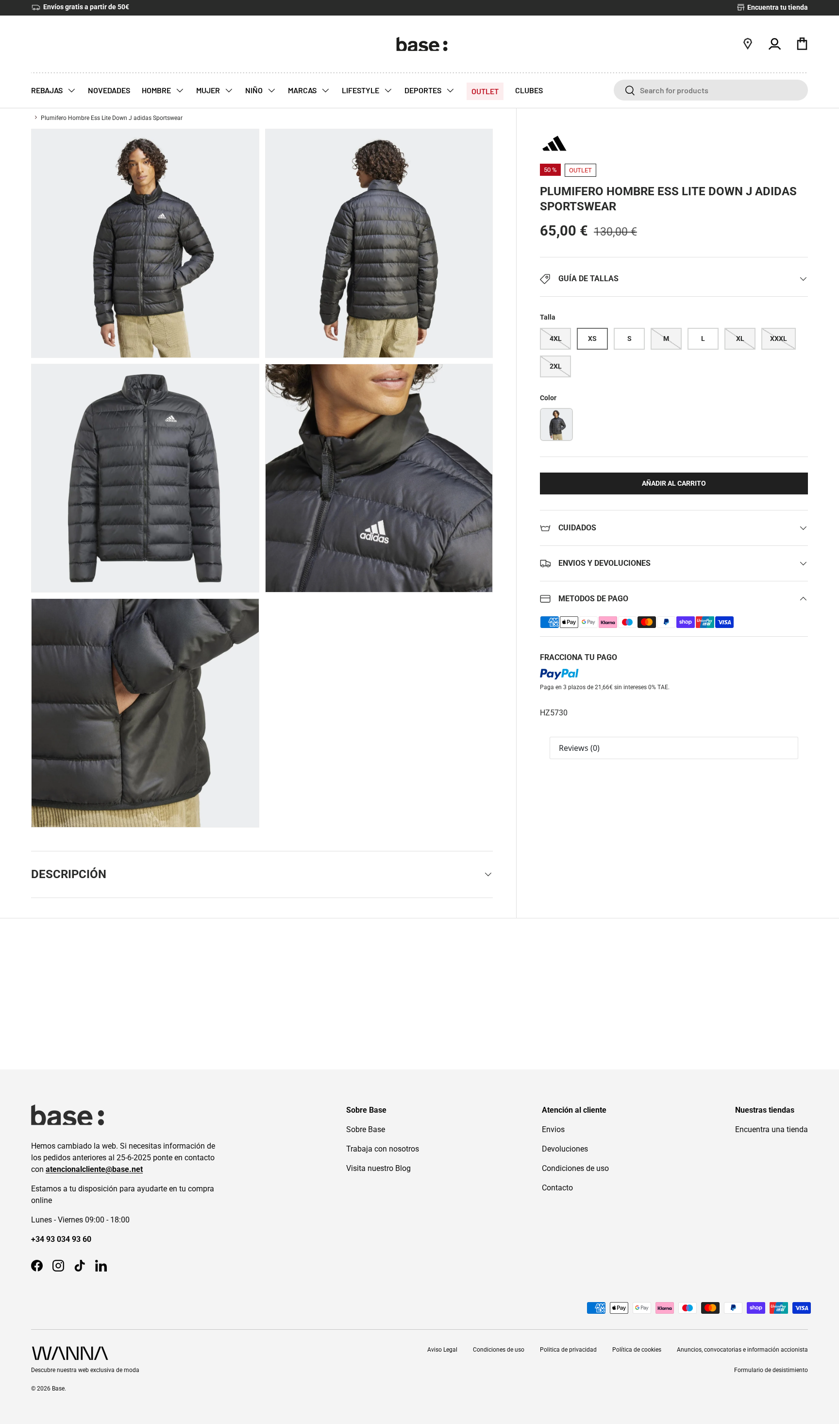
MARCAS (303, 90)
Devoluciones (565, 1148)
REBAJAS (47, 90)
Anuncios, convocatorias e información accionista (742, 1349)
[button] (802, 43)
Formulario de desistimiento (771, 1370)
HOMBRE (157, 90)
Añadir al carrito (674, 483)
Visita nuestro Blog (378, 1168)
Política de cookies (636, 1349)
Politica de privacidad (568, 1349)
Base (58, 1388)
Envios (553, 1129)
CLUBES (529, 90)
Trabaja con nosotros (382, 1148)
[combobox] (711, 90)
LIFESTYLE (361, 90)
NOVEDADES (109, 90)
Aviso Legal (442, 1349)
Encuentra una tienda (771, 1129)
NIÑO (254, 90)
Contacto (557, 1187)
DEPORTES (423, 90)
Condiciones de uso (575, 1168)
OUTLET (485, 91)
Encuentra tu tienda (777, 7)
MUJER (208, 90)
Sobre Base (365, 1129)
